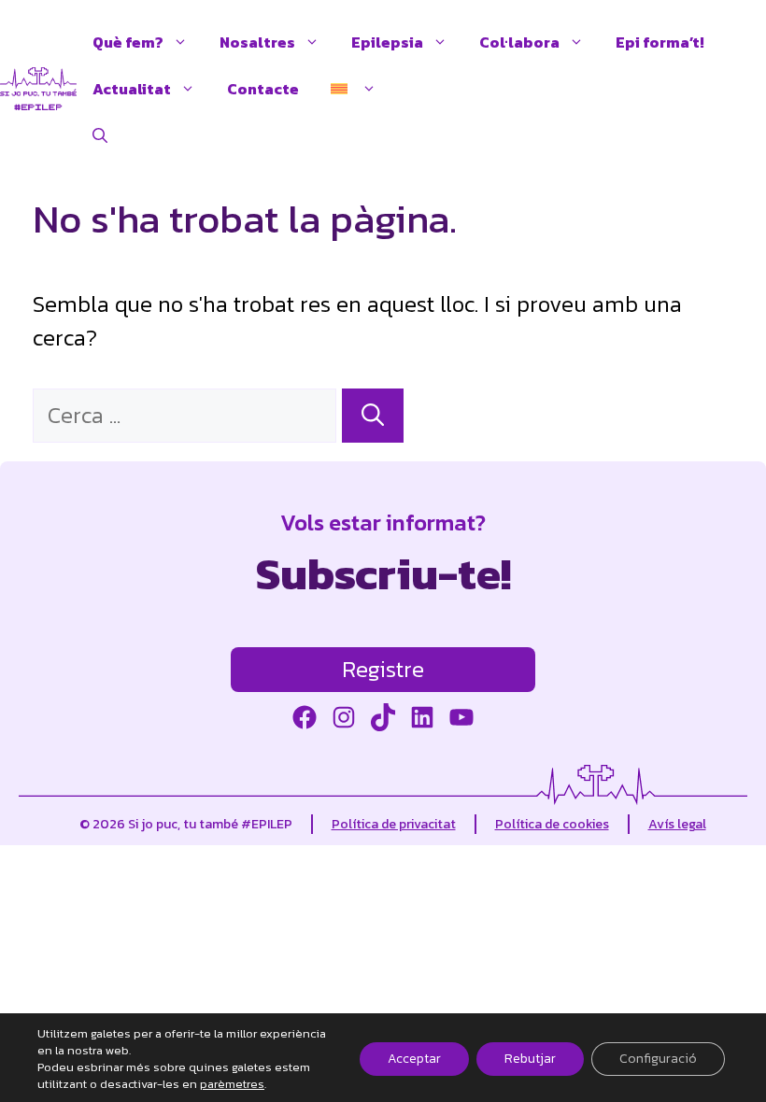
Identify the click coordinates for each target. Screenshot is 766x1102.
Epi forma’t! (660, 42)
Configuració (658, 1058)
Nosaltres (257, 42)
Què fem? (127, 42)
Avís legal (677, 824)
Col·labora (519, 42)
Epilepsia (387, 42)
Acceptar (414, 1058)
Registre (383, 669)
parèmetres (232, 1084)
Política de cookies (552, 824)
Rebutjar (530, 1058)
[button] (100, 135)
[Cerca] (373, 416)
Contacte (263, 89)
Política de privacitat (394, 824)
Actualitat (131, 89)
